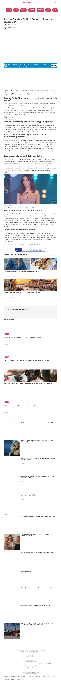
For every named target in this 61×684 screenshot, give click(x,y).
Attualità (13, 676)
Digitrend (49, 663)
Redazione (6, 344)
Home (6, 676)
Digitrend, (5, 276)
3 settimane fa (9, 276)
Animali (13, 679)
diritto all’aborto (29, 90)
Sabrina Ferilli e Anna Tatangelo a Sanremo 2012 (27, 244)
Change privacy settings (30, 673)
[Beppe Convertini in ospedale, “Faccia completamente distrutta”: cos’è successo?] (39, 591)
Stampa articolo (11, 27)
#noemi (55, 9)
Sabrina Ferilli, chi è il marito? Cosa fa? (23, 207)
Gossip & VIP (21, 676)
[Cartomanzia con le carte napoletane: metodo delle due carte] (38, 519)
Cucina (53, 676)
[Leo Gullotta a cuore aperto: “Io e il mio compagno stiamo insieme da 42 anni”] (39, 537)
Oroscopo (20, 679)
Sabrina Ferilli (8, 103)
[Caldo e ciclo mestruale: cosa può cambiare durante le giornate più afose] (39, 573)
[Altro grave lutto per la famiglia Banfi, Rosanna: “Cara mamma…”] (39, 608)
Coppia (7, 679)
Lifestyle (38, 676)
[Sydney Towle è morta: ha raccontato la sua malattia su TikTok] (39, 555)
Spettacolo (30, 676)
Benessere (46, 676)
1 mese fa (8, 297)
